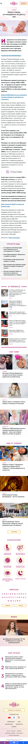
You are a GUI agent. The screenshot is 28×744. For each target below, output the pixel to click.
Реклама (19, 731)
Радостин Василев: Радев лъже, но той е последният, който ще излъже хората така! (18, 323)
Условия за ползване (10, 733)
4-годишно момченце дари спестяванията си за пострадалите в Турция (13, 249)
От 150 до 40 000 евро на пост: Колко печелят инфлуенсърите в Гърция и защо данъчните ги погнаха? (17, 293)
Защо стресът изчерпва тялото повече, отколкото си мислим (13, 402)
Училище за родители (23, 3)
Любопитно (5, 426)
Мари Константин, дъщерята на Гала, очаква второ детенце (15, 667)
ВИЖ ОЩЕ (14, 531)
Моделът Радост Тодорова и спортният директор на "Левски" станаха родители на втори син (13, 467)
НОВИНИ (14, 726)
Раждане (4, 371)
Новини (4, 462)
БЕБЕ (19, 721)
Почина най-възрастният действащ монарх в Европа (17, 312)
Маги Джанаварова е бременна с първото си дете (14, 255)
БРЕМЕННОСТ (11, 721)
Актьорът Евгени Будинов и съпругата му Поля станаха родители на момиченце (12, 375)
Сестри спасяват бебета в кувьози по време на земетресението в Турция (12, 273)
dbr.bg (10, 298)
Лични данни (19, 733)
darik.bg (11, 327)
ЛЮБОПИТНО (19, 724)
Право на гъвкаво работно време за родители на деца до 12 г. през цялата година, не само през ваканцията (16, 686)
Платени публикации (14, 735)
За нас (8, 731)
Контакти (13, 731)
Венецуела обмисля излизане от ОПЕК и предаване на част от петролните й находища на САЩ (17, 304)
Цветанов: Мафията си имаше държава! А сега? (16, 330)
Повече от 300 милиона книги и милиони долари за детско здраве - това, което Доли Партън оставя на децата (13, 431)
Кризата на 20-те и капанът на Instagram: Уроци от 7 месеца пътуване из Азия (18, 340)
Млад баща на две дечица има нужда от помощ (14, 260)
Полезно (4, 400)
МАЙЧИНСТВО (9, 724)
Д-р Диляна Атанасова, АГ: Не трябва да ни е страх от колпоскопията (14, 640)
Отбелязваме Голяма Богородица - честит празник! (13, 496)
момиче (8, 605)
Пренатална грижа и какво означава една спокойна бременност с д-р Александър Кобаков (15, 659)
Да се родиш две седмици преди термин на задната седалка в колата (15, 266)
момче (21, 605)
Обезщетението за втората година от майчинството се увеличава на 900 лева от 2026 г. (15, 676)
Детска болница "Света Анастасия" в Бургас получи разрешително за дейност (12, 523)
